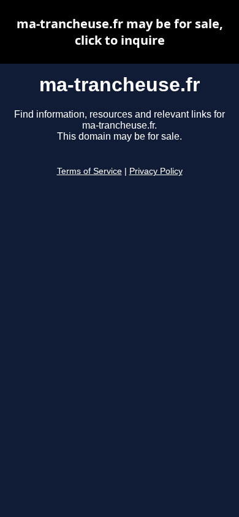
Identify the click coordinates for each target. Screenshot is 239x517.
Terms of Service (89, 171)
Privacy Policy (156, 171)
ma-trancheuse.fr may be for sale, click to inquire (120, 31)
